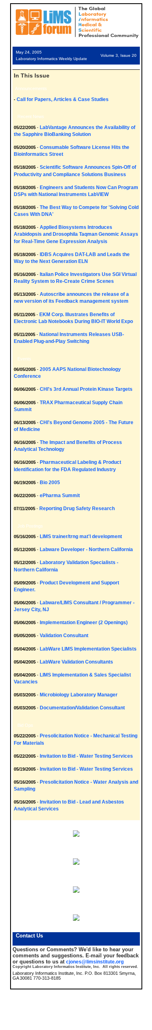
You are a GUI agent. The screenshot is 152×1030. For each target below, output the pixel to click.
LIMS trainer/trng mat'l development (81, 536)
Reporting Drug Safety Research (77, 508)
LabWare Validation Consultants (76, 662)
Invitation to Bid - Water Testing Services (86, 756)
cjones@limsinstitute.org (95, 962)
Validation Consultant (64, 635)
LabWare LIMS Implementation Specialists (88, 649)
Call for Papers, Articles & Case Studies (63, 99)
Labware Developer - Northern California (86, 549)
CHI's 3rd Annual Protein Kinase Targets (86, 389)
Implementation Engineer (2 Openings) (84, 622)
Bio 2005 (50, 482)
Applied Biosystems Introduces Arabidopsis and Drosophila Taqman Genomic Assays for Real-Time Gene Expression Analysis (76, 234)
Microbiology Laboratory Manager (79, 695)
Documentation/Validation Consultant (82, 708)
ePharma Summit (60, 495)
